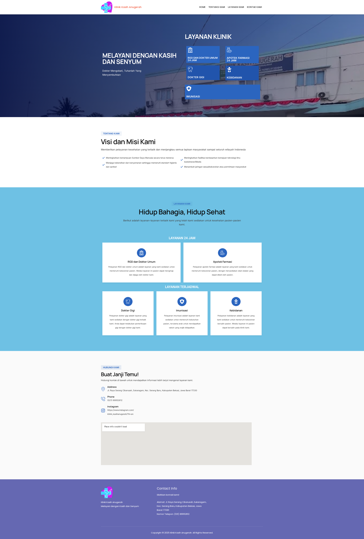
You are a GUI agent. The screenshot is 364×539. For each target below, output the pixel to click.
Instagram (112, 406)
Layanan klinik (208, 36)
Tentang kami (111, 133)
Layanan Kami (236, 7)
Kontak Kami (254, 7)
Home (202, 7)
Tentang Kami (216, 7)
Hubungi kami (111, 367)
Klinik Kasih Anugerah (127, 7)
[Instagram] (103, 410)
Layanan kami (182, 203)
